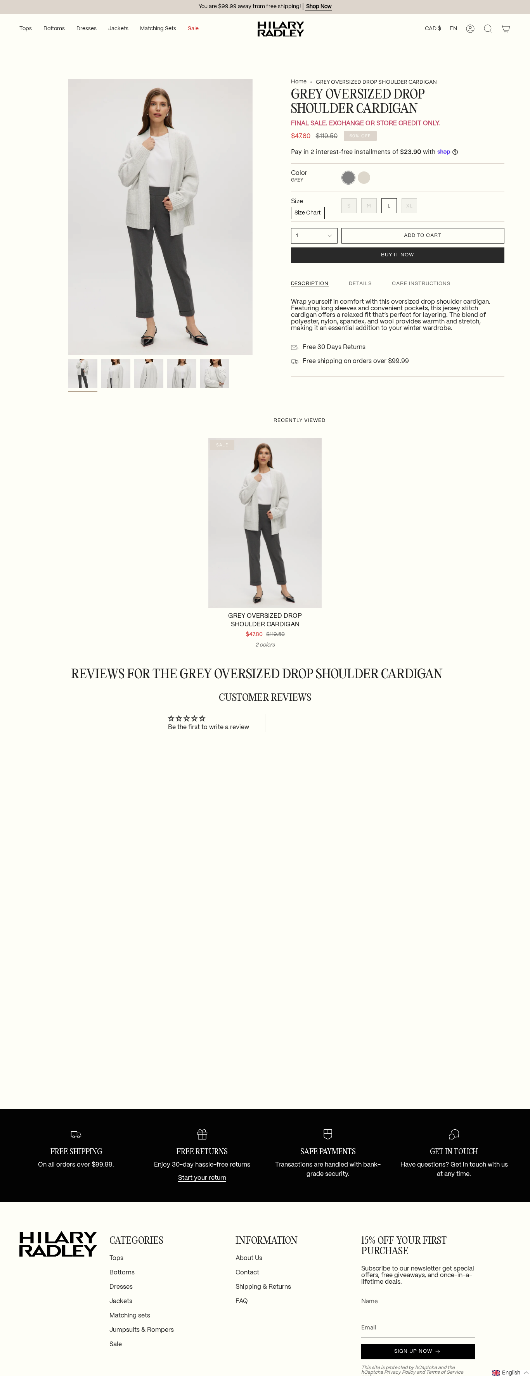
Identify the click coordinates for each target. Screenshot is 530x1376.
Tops (116, 1258)
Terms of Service (444, 1372)
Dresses (121, 1287)
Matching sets (129, 1316)
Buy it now (397, 255)
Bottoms (122, 1273)
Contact (247, 1273)
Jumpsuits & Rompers (141, 1330)
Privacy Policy (400, 1372)
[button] (26, 29)
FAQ (242, 1301)
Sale (115, 1344)
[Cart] (506, 29)
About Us (249, 1258)
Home (299, 82)
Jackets (120, 1301)
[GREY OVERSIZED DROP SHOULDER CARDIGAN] (265, 523)
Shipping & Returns (263, 1287)
